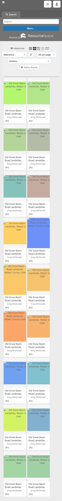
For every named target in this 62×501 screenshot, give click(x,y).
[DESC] (31, 54)
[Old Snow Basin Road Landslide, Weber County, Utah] (15, 93)
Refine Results (31, 67)
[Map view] (47, 48)
